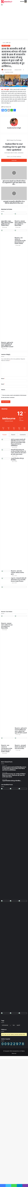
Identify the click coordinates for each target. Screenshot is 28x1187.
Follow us (3, 1029)
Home (3, 42)
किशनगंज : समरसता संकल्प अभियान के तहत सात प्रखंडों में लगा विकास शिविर (20, 223)
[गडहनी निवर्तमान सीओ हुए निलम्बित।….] (6, 513)
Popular (4, 434)
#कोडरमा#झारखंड (5, 1025)
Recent (13, 434)
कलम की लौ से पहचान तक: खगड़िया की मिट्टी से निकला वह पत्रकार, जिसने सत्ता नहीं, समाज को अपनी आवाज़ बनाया (18, 452)
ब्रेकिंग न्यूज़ (8, 42)
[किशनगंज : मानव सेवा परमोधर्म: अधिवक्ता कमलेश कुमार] (6, 573)
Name (3, 378)
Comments (23, 434)
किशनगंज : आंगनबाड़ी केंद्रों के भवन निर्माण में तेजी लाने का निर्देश (20, 747)
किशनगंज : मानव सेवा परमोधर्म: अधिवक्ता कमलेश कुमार (17, 572)
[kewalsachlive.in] (14, 1)
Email (3, 384)
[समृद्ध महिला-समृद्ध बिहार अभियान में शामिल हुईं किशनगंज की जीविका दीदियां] (7, 216)
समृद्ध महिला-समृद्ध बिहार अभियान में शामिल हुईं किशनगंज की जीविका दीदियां (7, 223)
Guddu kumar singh (8, 69)
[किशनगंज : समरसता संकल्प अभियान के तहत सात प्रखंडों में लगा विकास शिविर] (21, 216)
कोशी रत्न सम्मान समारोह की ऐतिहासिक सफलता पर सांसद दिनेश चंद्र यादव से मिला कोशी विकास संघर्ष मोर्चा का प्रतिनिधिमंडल (18, 442)
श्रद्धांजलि (18, 1025)
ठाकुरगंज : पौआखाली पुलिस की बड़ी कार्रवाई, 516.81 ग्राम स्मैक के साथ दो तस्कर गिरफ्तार (18, 579)
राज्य (8, 45)
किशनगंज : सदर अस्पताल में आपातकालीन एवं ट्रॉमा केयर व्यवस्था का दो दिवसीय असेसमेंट (20, 240)
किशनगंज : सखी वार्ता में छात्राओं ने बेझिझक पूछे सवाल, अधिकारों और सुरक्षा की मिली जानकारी (7, 345)
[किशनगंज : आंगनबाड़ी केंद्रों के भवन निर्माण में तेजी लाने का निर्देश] (21, 740)
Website (3, 389)
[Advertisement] (14, 21)
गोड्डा (14, 1025)
